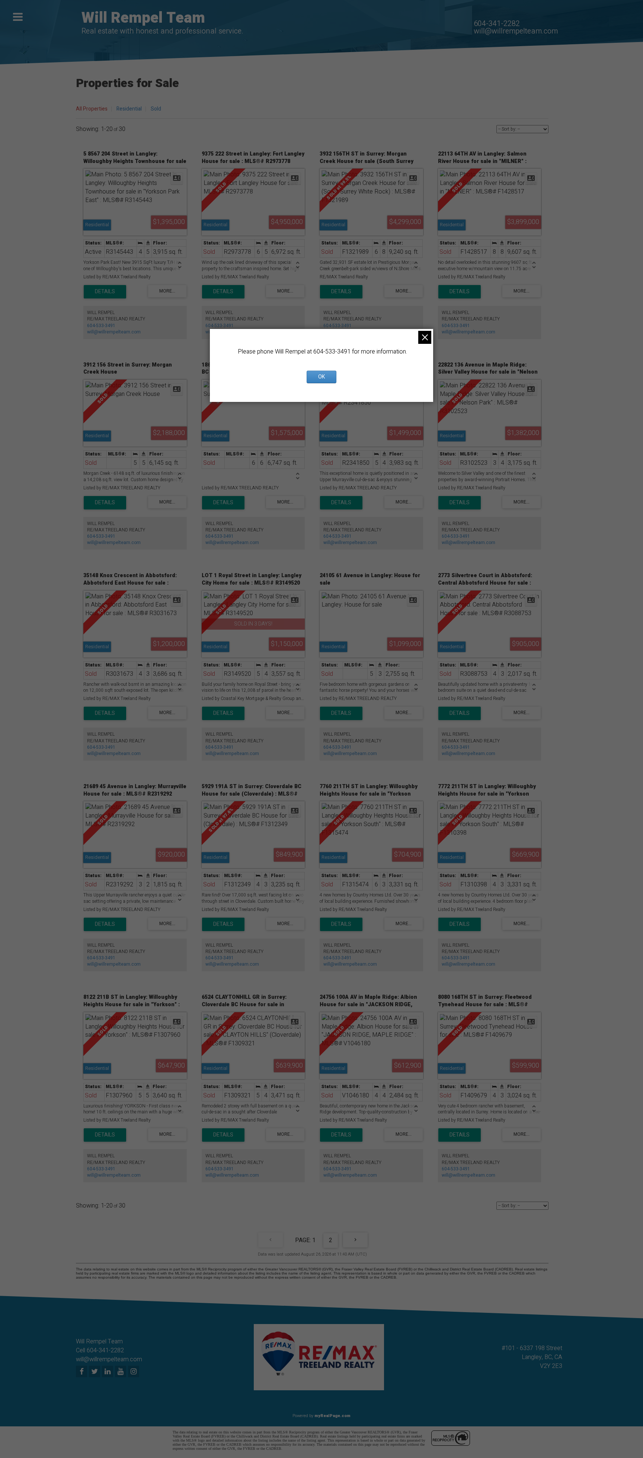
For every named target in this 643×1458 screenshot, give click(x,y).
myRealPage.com (332, 1416)
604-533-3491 (101, 325)
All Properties (92, 109)
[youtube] (121, 1372)
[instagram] (134, 1372)
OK (321, 377)
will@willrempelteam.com (516, 31)
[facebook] (82, 1372)
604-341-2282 (497, 23)
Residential (129, 109)
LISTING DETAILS (105, 291)
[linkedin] (108, 1372)
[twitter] (95, 1372)
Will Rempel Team (143, 18)
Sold (156, 109)
